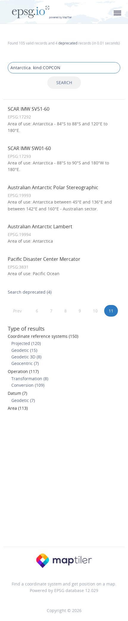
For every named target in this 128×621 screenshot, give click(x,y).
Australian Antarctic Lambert (40, 226)
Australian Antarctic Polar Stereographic (53, 187)
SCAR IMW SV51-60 (28, 109)
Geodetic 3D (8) (26, 357)
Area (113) (18, 408)
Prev (17, 311)
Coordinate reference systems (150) (43, 336)
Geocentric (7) (25, 363)
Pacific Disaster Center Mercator (44, 259)
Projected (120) (26, 343)
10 (95, 311)
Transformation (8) (29, 378)
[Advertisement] (64, 481)
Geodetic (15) (24, 350)
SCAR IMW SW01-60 (29, 148)
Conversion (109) (27, 385)
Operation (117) (23, 371)
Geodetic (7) (23, 400)
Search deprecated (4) (29, 292)
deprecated (67, 43)
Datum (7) (17, 393)
